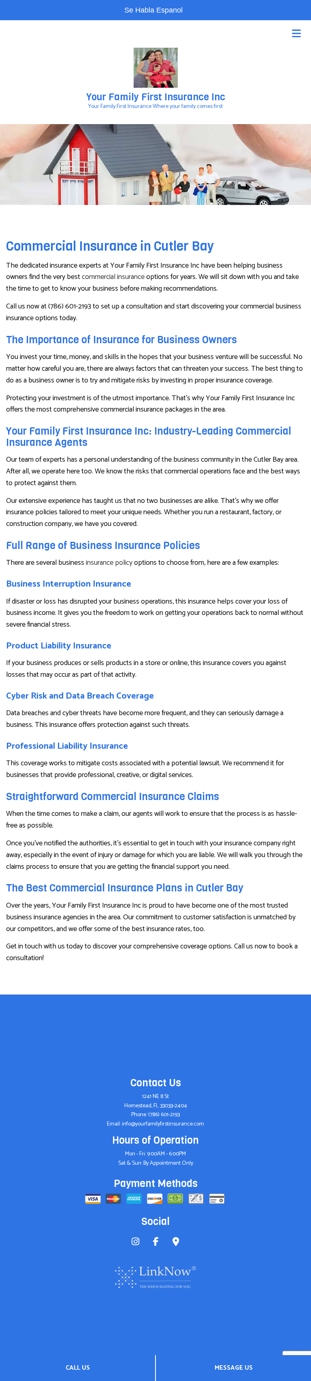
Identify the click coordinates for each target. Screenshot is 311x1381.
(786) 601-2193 (164, 1114)
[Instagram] (135, 1242)
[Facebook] (156, 1242)
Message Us (234, 1367)
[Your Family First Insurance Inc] (156, 67)
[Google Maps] (175, 1242)
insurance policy (109, 563)
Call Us (78, 1367)
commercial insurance (113, 277)
